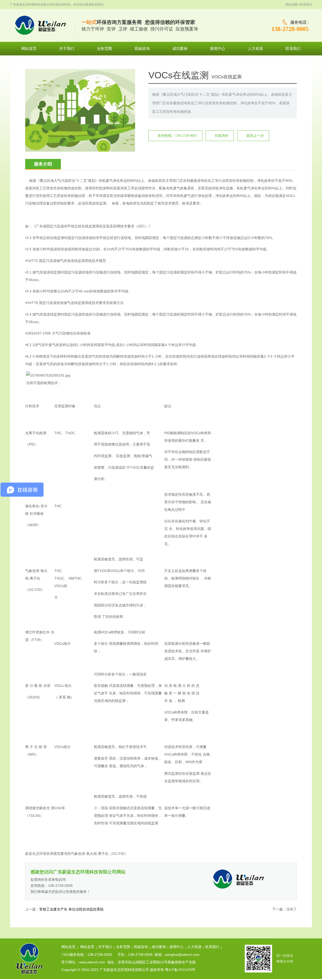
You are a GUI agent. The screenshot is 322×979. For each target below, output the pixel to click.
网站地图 (292, 4)
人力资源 (194, 947)
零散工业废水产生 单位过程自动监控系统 (71, 909)
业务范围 (123, 947)
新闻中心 (177, 947)
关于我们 (105, 947)
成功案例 (159, 947)
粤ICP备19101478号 (180, 970)
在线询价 (222, 136)
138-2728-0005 (290, 29)
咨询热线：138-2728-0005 (177, 136)
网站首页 (68, 947)
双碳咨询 (141, 947)
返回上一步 (255, 136)
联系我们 (306, 4)
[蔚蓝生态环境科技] (42, 25)
